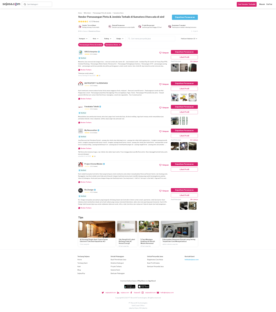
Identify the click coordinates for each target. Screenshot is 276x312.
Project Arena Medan (93, 164)
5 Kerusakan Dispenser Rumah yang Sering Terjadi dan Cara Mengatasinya (178, 240)
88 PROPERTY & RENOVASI (96, 83)
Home (79, 259)
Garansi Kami (115, 270)
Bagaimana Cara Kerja (155, 259)
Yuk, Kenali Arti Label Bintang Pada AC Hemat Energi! (127, 241)
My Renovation (90, 130)
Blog (79, 270)
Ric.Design (88, 190)
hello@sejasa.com (192, 259)
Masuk (262, 4)
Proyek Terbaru (116, 266)
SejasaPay (81, 273)
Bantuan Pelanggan (118, 273)
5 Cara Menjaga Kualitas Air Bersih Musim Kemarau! (148, 241)
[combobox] (39, 4)
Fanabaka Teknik (91, 107)
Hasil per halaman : (187, 38)
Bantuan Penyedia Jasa (155, 266)
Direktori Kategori (117, 263)
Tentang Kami (82, 263)
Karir (79, 266)
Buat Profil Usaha (153, 263)
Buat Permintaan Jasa (118, 259)
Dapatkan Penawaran (185, 17)
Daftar (269, 4)
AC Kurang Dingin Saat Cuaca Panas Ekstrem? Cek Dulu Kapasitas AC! (94, 240)
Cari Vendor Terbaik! (246, 4)
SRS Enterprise (90, 52)
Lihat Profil (184, 57)
